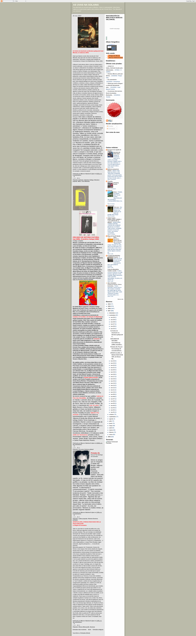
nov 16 (113, 378)
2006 (109, 436)
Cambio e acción (112, 270)
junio (110, 423)
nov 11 (113, 390)
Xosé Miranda (86, 181)
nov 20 (113, 369)
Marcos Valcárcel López (116, 57)
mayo (111, 425)
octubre (111, 414)
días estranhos (112, 283)
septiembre (112, 416)
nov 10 (113, 392)
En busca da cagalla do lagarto (114, 150)
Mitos (79, 181)
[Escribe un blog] (75, 178)
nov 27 (113, 324)
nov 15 (113, 381)
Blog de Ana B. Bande (114, 236)
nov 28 (113, 322)
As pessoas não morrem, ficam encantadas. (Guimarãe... (114, 93)
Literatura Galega (89, 180)
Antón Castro (111, 218)
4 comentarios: (77, 175)
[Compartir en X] (76, 178)
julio (110, 421)
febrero (111, 432)
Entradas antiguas (98, 629)
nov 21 (113, 367)
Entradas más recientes (79, 629)
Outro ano (116, 207)
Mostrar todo (120, 299)
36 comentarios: (77, 622)
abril (110, 427)
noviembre (112, 315)
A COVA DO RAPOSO (114, 255)
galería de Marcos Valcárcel (114, 48)
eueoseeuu (111, 205)
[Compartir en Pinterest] (79, 178)
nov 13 (113, 385)
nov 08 (113, 396)
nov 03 (113, 407)
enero (111, 434)
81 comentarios (112, 79)
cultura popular (82, 518)
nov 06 (113, 401)
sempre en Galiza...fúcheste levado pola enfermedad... (114, 68)
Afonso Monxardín (83, 627)
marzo (111, 430)
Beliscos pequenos (113, 169)
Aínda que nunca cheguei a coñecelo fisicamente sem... (114, 85)
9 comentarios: (77, 513)
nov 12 (113, 387)
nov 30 (113, 317)
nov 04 (113, 405)
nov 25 (113, 328)
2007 (109, 310)
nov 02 (113, 410)
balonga (110, 190)
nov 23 (113, 363)
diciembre (112, 313)
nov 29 (113, 319)
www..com (112, 44)
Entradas (110, 126)
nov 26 (113, 326)
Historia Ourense (93, 518)
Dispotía (115, 257)
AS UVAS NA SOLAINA (86, 4)
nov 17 (113, 376)
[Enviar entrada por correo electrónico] (88, 176)
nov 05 (113, 403)
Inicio (89, 629)
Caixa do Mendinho (113, 269)
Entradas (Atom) (85, 633)
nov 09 (113, 394)
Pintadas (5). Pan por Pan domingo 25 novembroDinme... (116, 348)
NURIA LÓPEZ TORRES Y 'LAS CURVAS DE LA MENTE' (115, 221)
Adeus (115, 192)
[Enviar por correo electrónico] (73, 178)
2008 (109, 308)
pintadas (75, 520)
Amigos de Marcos (114, 55)
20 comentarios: (77, 444)
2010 (109, 304)
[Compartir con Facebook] (78, 178)
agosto (111, 419)
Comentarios (111, 128)
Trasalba (110, 181)
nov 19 (113, 372)
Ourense (92, 627)
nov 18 (113, 374)
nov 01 (113, 412)
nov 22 (113, 365)
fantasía (80, 180)
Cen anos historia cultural (85, 449)
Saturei (110, 170)
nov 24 (113, 361)
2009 (109, 306)
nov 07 (113, 399)
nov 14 (113, 383)
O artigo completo (78, 241)
